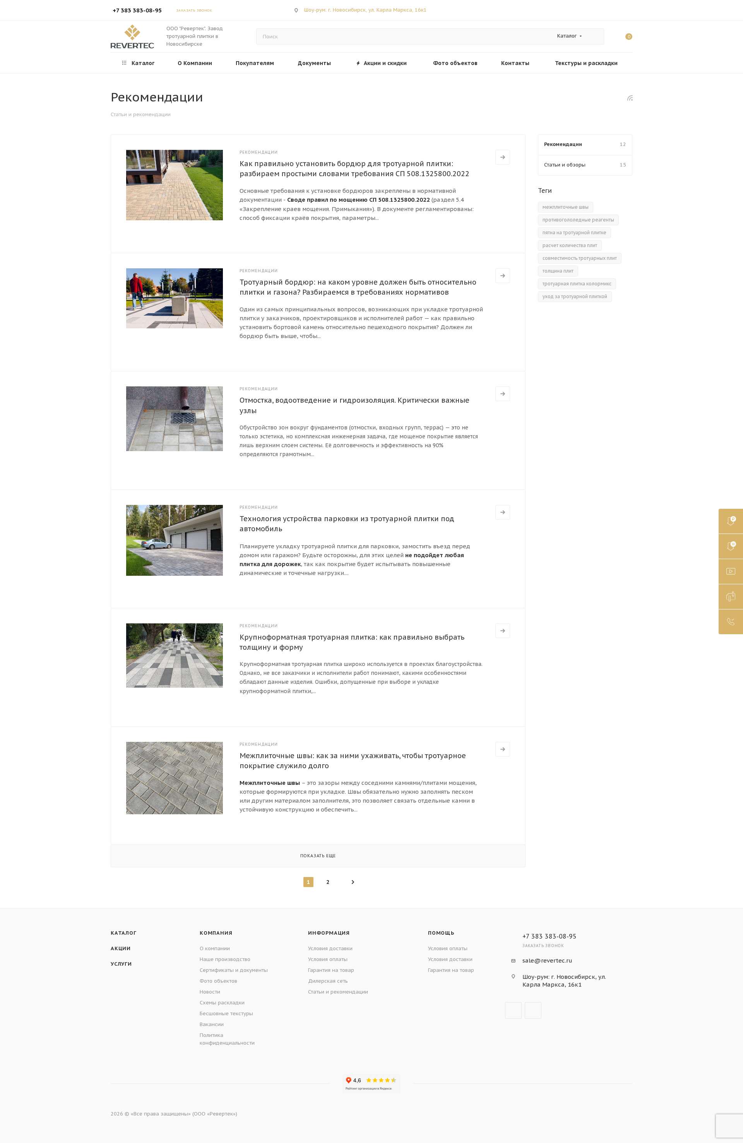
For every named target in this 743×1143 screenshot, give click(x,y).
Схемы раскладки (222, 1002)
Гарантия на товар (331, 970)
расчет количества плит (570, 245)
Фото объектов (218, 981)
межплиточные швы (566, 207)
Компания (216, 933)
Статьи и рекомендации (338, 992)
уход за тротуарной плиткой (575, 296)
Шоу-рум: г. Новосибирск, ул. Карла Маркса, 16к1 (365, 10)
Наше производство (225, 959)
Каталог (124, 933)
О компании (215, 948)
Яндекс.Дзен (620, 10)
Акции (121, 948)
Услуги (121, 964)
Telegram (599, 10)
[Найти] (594, 36)
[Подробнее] (502, 157)
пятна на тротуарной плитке (574, 232)
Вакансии (212, 1024)
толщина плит (558, 271)
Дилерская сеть (328, 981)
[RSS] (630, 97)
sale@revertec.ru (547, 960)
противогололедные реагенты (578, 220)
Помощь (441, 933)
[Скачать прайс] (731, 521)
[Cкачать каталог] (731, 546)
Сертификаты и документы (234, 970)
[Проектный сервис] (731, 596)
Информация (329, 933)
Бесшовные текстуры (226, 1013)
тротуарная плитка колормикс (577, 284)
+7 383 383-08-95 (137, 10)
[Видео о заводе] (731, 571)
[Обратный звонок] (731, 621)
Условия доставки (330, 948)
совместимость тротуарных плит (580, 258)
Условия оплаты (328, 959)
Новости (210, 992)
